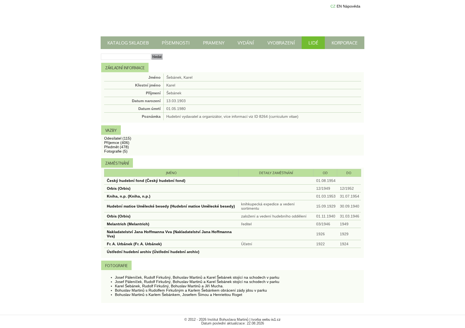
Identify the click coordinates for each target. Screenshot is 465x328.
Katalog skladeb (128, 43)
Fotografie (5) (116, 151)
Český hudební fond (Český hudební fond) (146, 180)
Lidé (313, 43)
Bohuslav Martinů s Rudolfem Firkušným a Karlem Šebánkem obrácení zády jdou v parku (191, 290)
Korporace (345, 43)
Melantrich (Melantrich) (128, 224)
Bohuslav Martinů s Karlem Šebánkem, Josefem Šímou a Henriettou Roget (178, 294)
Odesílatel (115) (117, 138)
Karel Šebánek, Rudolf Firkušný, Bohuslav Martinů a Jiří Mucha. (169, 286)
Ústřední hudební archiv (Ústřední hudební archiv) (153, 252)
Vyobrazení (281, 43)
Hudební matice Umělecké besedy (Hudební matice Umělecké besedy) (171, 206)
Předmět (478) (116, 147)
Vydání (246, 43)
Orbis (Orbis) (119, 188)
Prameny (213, 43)
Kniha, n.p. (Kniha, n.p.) (128, 196)
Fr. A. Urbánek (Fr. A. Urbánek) (134, 244)
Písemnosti (176, 43)
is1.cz (276, 320)
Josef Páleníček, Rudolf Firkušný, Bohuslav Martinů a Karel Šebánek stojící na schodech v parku (197, 277)
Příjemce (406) (116, 142)
